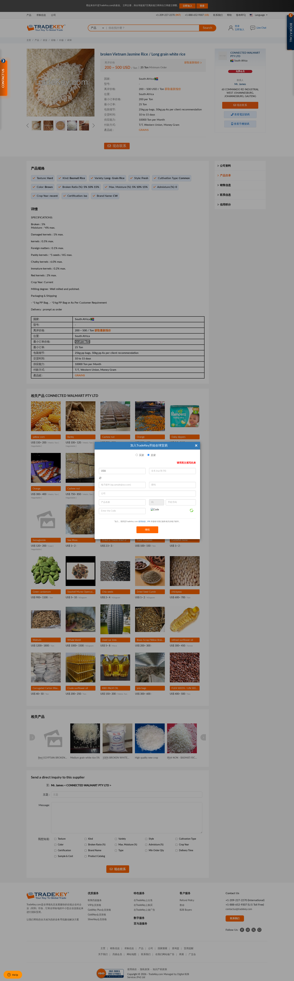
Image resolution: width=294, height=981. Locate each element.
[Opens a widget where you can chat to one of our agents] (12, 975)
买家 (141, 455)
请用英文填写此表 (186, 463)
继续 (147, 530)
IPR (148, 521)
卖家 (153, 455)
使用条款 (142, 521)
